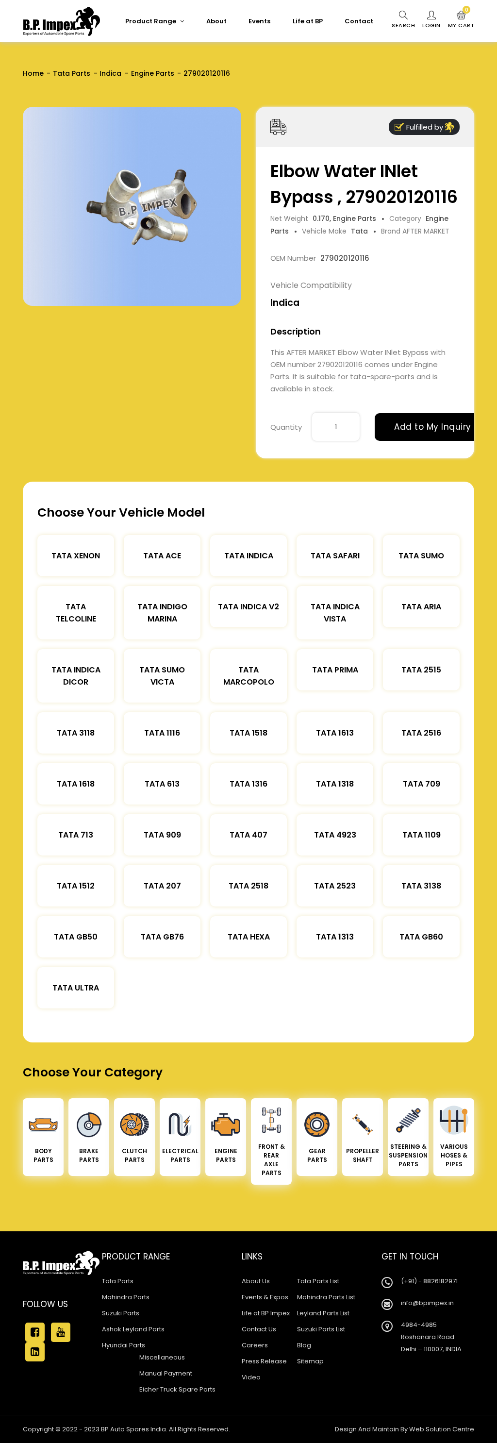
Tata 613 (162, 783)
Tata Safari (335, 555)
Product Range (151, 21)
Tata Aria (421, 606)
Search (403, 25)
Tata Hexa (249, 936)
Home (33, 73)
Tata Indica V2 (248, 606)
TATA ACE (162, 555)
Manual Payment (165, 1373)
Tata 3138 (421, 885)
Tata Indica (248, 555)
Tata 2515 (421, 669)
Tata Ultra (75, 987)
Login (431, 25)
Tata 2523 (335, 885)
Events (259, 21)
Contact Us (259, 1329)
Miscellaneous (162, 1357)
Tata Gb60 (421, 936)
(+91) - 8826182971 (429, 1281)
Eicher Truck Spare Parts (177, 1389)
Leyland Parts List (323, 1313)
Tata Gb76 (162, 936)
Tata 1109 (421, 834)
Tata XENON (75, 555)
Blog (304, 1345)
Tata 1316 (248, 783)
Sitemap (310, 1361)
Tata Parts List (318, 1281)
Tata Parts (71, 73)
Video (251, 1377)
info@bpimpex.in (427, 1303)
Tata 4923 (335, 834)
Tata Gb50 (76, 936)
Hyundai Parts (123, 1345)
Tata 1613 (335, 732)
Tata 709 (421, 783)
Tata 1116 (162, 732)
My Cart (461, 20)
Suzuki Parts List (321, 1329)
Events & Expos (265, 1297)
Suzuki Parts (120, 1313)
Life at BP (308, 21)
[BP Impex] (61, 21)
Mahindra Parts (125, 1297)
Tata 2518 (248, 885)
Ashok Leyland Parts (133, 1329)
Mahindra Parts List (326, 1297)
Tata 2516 (421, 732)
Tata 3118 (76, 732)
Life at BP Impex (266, 1313)
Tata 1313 (335, 936)
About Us (256, 1281)
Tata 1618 (76, 783)
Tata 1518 (248, 732)
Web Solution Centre (441, 1429)
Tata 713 (75, 834)
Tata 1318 (335, 783)
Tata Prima (335, 669)
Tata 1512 (76, 885)
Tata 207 (162, 885)
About (216, 21)
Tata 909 (162, 834)
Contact (359, 21)
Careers (255, 1345)
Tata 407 (248, 834)
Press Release (264, 1361)
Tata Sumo (421, 555)
